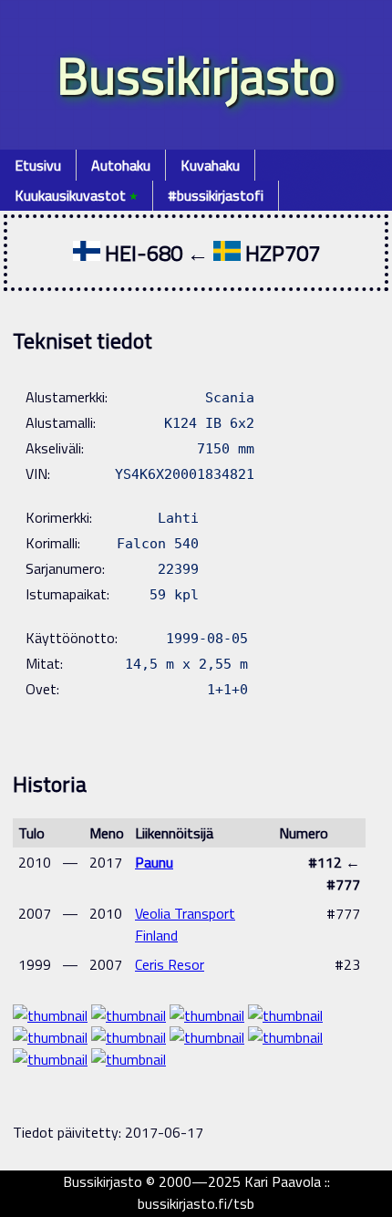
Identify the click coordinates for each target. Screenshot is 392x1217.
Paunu (154, 862)
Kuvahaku (210, 165)
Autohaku (120, 165)
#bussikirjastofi (215, 195)
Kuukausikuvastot (76, 195)
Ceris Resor (169, 964)
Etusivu (38, 165)
